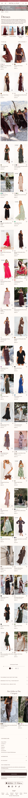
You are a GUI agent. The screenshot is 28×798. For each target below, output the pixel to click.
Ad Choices (7, 794)
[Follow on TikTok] (19, 786)
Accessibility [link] (3, 750)
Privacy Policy (3, 794)
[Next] (18, 668)
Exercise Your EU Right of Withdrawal (8, 752)
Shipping (3, 747)
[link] (14, 8)
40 (16, 668)
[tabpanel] (14, 714)
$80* (19, 0)
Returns (2, 748)
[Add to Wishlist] (12, 64)
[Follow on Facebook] (9, 786)
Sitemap (25, 793)
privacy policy (21, 777)
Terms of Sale (16, 794)
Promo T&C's (21, 794)
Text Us (2, 745)
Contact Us (3, 743)
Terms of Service (11, 794)
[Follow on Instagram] (12, 786)
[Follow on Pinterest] (16, 786)
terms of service (4, 778)
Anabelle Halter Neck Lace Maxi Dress (9, 726)
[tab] (14, 692)
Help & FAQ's (3, 741)
